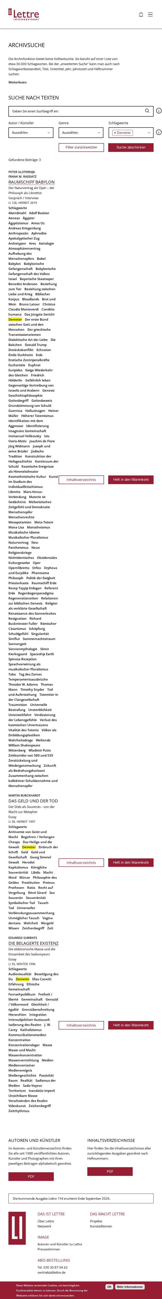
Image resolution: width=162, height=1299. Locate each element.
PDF (31, 1176)
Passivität (46, 1075)
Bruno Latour (29, 304)
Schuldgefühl (18, 634)
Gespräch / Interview (23, 198)
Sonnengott (17, 644)
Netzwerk (44, 1226)
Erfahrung (16, 984)
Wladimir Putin (39, 750)
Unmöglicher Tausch (23, 918)
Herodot (28, 862)
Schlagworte (118, 123)
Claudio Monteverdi (23, 309)
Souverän (15, 898)
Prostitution (31, 882)
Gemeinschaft (32, 999)
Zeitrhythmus (18, 1111)
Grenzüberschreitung (38, 1009)
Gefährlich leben (38, 380)
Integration (38, 1014)
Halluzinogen (35, 410)
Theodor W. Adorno (23, 684)
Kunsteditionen (101, 1226)
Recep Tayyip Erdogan (25, 588)
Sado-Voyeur (32, 1085)
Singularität (40, 634)
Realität (26, 1080)
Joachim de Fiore (42, 441)
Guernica (15, 410)
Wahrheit (31, 923)
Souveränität (36, 898)
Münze (24, 877)
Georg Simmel (40, 857)
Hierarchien (17, 1014)
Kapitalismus (18, 867)
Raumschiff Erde (44, 583)
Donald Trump (36, 345)
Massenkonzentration (25, 1055)
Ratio (31, 887)
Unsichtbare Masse (23, 1095)
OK (109, 1286)
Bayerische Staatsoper (37, 279)
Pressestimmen (49, 1249)
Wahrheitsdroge (20, 740)
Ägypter (29, 218)
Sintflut (14, 639)
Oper (36, 563)
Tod (11, 908)
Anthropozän (18, 233)
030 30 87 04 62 (55, 1267)
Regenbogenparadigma (36, 593)
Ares (32, 243)
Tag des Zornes (30, 674)
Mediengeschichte (22, 1075)
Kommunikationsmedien (27, 1035)
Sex (52, 893)
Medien (47, 1060)
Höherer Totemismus (37, 416)
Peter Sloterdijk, (22, 172)
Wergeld (47, 923)
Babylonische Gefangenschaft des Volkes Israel (32, 274)
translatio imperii (42, 1090)
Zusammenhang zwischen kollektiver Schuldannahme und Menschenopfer (33, 780)
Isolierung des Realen (24, 1025)
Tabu (12, 674)
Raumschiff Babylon (31, 182)
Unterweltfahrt (19, 715)
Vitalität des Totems (23, 730)
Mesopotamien (19, 522)
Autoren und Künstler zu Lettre (60, 1244)
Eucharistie (16, 365)
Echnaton (43, 350)
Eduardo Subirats (22, 938)
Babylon (14, 263)
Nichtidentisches (21, 558)
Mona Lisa (16, 527)
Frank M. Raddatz (22, 176)
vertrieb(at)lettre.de (51, 1272)
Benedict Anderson (23, 284)
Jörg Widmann (19, 446)
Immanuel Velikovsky (24, 436)
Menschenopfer (20, 512)
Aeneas (14, 218)
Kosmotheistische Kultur (27, 476)
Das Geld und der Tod (33, 801)
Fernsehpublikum (21, 994)
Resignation (17, 618)
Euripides (15, 370)
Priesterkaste (18, 583)
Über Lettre (46, 1221)
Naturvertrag (18, 542)
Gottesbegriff (18, 400)
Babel (41, 258)
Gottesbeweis (41, 400)
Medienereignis (20, 1070)
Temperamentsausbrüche (28, 679)
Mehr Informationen (130, 1286)
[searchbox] (31, 132)
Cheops (14, 842)
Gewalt (13, 862)
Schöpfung (37, 628)
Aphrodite (39, 233)
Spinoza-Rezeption (22, 659)
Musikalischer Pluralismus (28, 537)
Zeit (50, 928)
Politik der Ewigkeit (40, 578)
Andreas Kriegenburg (24, 228)
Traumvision (17, 705)
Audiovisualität (19, 974)
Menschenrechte (21, 517)
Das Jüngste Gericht (39, 314)
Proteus (49, 882)
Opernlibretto (18, 568)
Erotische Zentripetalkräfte (29, 360)
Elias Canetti (41, 979)
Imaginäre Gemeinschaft (27, 431)
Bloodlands (30, 299)
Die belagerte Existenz (33, 943)
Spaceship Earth (42, 654)
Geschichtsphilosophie (25, 395)
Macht (48, 872)
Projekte (96, 1221)
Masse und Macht (22, 1050)
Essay (12, 817)
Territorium (17, 1090)
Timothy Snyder (32, 689)
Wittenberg (17, 750)
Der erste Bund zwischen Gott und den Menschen (28, 324)
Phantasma (40, 573)
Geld (24, 852)
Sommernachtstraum (39, 639)
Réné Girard (37, 893)
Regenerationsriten (23, 598)
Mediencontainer (21, 1065)
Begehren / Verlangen (38, 837)
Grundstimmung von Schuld (29, 405)
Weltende (43, 740)
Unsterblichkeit (40, 710)
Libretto (14, 492)
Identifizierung (37, 426)
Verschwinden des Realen (28, 1101)
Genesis (48, 390)
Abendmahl (17, 213)
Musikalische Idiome (24, 532)
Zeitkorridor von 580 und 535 (30, 755)
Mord (12, 877)
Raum (13, 1080)
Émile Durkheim (20, 355)
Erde (39, 355)
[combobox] (30, 132)
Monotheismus (38, 527)
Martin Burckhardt (24, 795)
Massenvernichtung (23, 1060)
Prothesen (16, 887)
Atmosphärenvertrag (24, 248)
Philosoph (15, 578)
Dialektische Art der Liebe (28, 340)
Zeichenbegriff (33, 928)
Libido (35, 872)
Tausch (43, 903)
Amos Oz (38, 223)
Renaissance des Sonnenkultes (32, 613)
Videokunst (17, 1106)
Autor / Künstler (21, 123)
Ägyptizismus (18, 223)
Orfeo (36, 568)
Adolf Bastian (39, 213)
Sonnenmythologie (22, 649)
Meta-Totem (43, 522)
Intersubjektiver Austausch (29, 1019)
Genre (64, 123)
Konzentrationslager (24, 1045)
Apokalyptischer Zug (23, 238)
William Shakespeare (24, 745)
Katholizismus (31, 1030)
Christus (49, 304)
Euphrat (34, 365)
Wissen (13, 928)
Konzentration (19, 1040)
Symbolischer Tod (21, 903)
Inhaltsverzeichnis (81, 479)
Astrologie (46, 243)
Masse (47, 1045)
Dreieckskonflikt (21, 350)
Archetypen (17, 243)
